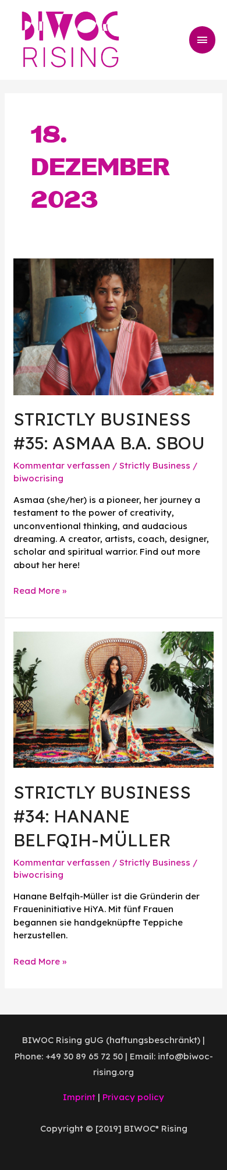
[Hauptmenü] (202, 40)
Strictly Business (154, 465)
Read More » (39, 590)
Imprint (79, 1096)
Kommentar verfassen (61, 465)
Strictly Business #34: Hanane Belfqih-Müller (102, 816)
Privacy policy (133, 1096)
